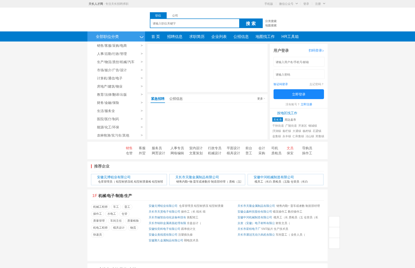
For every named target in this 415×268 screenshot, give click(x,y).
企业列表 (219, 36)
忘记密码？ (317, 84)
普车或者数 (297, 206)
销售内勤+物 (184, 181)
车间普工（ (283, 234)
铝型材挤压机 (124, 181)
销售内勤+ (283, 206)
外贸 (142, 152)
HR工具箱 (290, 36)
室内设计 (196, 147)
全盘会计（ (194, 223)
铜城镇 (312, 125)
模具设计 (233, 152)
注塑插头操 (185, 234)
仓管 (129, 152)
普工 (248, 152)
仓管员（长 (311, 217)
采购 (261, 152)
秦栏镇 (286, 131)
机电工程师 (100, 227)
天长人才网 (96, 3)
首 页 (155, 36)
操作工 (307, 152)
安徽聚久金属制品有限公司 (166, 240)
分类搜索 (271, 21)
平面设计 (233, 147)
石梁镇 (317, 131)
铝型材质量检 (142, 181)
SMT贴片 (267, 229)
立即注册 (306, 104)
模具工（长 (281, 217)
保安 (290, 152)
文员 (290, 147)
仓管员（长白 (299, 181)
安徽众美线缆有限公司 (163, 234)
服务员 (157, 147)
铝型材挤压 (201, 206)
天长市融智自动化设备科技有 (167, 217)
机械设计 (214, 152)
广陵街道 (291, 125)
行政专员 (214, 147)
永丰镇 (286, 136)
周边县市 (290, 119)
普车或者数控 (201, 181)
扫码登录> (316, 50)
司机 (274, 147)
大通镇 (297, 131)
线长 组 (201, 211)
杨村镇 (307, 131)
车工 (116, 206)
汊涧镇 (276, 131)
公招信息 (241, 36)
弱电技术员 (191, 240)
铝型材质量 (216, 206)
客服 (142, 147)
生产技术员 (281, 229)
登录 (306, 3)
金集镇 (276, 136)
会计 (261, 147)
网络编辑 (177, 152)
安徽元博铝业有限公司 (114, 177)
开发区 (302, 125)
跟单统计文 (188, 229)
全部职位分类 (119, 36)
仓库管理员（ (106, 181)
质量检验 (133, 220)
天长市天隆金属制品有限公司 (197, 177)
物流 (133, 227)
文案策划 (196, 152)
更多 (261, 98)
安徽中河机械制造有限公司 (274, 177)
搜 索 (251, 23)
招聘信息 (175, 36)
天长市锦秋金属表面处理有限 (167, 223)
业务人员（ (298, 234)
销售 (129, 147)
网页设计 (158, 152)
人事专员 (177, 147)
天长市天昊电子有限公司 (164, 211)
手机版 (268, 3)
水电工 (111, 213)
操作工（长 (188, 211)
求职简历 (197, 36)
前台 (248, 147)
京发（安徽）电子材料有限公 (256, 223)
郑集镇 (320, 136)
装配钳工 (192, 217)
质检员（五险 (281, 181)
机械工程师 (100, 206)
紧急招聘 (158, 98)
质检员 (276, 152)
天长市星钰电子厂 (249, 229)
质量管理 (99, 220)
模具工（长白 (263, 181)
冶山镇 (309, 136)
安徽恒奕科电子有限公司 (164, 229)
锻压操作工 (280, 211)
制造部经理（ (219, 181)
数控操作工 (295, 211)
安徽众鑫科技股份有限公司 (255, 211)
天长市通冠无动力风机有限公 (256, 234)
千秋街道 (278, 125)
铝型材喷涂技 (160, 181)
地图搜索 (271, 25)
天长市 (277, 119)
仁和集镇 (298, 136)
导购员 (307, 147)
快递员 (97, 234)
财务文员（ (283, 223)
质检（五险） (237, 181)
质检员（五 (296, 217)
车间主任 (116, 220)
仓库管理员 (186, 206)
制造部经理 (312, 206)
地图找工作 (265, 36)
